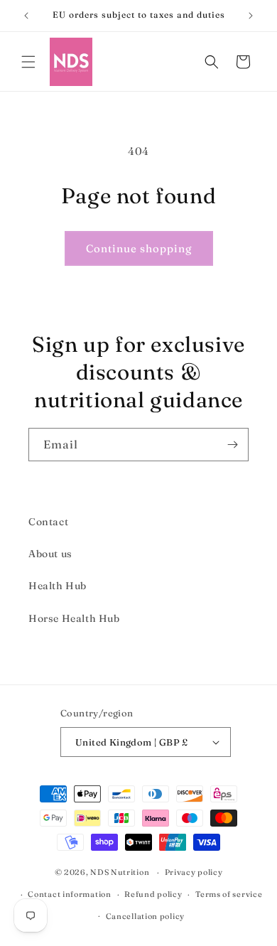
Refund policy (153, 894)
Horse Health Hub (74, 618)
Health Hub (57, 585)
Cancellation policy (145, 916)
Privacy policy (194, 872)
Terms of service (228, 894)
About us (50, 553)
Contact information (69, 894)
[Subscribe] (232, 444)
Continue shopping (139, 248)
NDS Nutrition (119, 872)
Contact (48, 521)
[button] (28, 61)
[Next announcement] (250, 15)
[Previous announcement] (26, 15)
